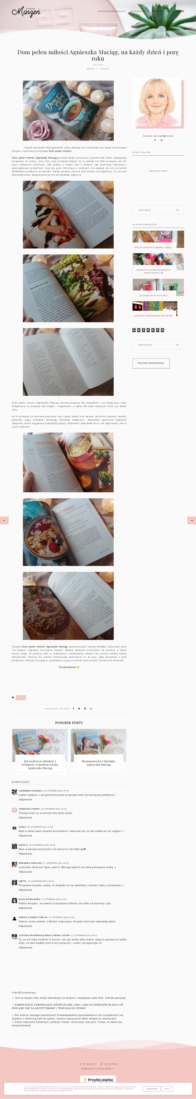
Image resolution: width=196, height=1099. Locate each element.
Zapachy (172, 11)
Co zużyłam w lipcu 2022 (153, 295)
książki (21, 698)
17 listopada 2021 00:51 (56, 863)
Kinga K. (23, 845)
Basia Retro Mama (29, 899)
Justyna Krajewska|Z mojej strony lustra (44, 935)
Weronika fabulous (30, 863)
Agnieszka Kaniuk (29, 809)
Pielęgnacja (138, 11)
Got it (167, 1089)
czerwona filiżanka (30, 791)
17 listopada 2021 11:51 (54, 899)
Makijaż (158, 11)
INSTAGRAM (111, 1064)
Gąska (22, 827)
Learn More (151, 1089)
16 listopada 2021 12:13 (54, 809)
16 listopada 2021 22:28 (42, 845)
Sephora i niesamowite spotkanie (153, 316)
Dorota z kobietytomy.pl (33, 917)
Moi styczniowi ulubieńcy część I (153, 247)
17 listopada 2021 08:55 (41, 881)
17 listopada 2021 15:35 (62, 917)
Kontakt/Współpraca (112, 11)
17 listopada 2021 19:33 (84, 935)
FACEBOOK (89, 1064)
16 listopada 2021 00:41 (56, 791)
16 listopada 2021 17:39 (40, 827)
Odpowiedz (25, 799)
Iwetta (23, 881)
